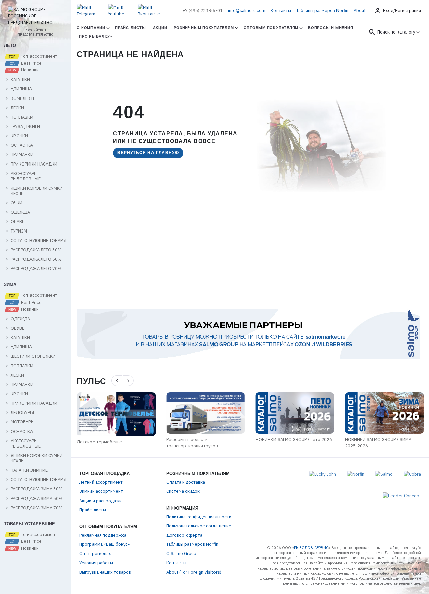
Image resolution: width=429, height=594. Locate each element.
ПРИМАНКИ (22, 154)
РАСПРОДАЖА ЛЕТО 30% (36, 250)
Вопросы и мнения (330, 28)
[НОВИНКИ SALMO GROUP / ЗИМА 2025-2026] (384, 413)
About (360, 10)
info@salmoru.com (246, 10)
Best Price (31, 63)
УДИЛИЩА (21, 89)
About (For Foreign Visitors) (193, 572)
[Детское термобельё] (116, 414)
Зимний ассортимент (101, 491)
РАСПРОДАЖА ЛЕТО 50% (36, 259)
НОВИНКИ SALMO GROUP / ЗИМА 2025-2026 (378, 443)
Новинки (29, 70)
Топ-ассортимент (38, 56)
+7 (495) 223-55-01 (202, 10)
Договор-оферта (184, 535)
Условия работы (96, 563)
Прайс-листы (130, 28)
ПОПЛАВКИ (22, 117)
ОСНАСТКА (22, 145)
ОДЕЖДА (20, 212)
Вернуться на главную (148, 152)
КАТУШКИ (20, 79)
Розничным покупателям (204, 28)
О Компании (91, 28)
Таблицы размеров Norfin (322, 10)
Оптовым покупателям (271, 28)
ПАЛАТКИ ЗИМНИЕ (29, 470)
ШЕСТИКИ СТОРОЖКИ (33, 356)
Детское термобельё (99, 442)
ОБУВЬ (17, 221)
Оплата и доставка (185, 482)
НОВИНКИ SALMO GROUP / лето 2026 (294, 439)
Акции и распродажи (100, 501)
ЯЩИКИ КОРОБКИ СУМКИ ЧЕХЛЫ (37, 191)
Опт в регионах (95, 553)
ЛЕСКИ (17, 108)
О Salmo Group (181, 553)
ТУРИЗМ (19, 231)
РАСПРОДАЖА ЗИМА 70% (37, 508)
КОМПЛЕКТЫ (24, 98)
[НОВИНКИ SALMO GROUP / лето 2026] (295, 413)
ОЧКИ (16, 203)
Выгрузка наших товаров (105, 572)
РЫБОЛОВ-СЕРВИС (311, 547)
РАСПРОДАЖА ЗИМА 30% (37, 489)
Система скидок (183, 491)
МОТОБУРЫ (23, 422)
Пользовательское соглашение (198, 526)
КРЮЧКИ (19, 136)
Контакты (281, 10)
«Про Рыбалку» (94, 36)
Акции (160, 28)
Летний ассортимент (101, 482)
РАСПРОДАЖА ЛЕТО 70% (36, 268)
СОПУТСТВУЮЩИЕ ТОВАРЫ (38, 240)
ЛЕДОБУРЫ (22, 412)
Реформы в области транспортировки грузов (192, 443)
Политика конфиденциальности (198, 517)
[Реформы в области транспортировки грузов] (205, 413)
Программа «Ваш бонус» (104, 544)
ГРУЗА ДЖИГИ (25, 126)
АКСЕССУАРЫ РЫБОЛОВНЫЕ (26, 176)
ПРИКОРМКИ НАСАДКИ (34, 164)
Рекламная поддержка (102, 535)
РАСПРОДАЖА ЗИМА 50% (37, 498)
